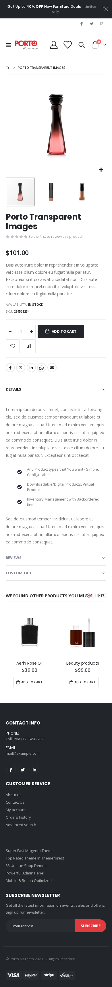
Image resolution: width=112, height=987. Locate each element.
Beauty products (82, 663)
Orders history (18, 817)
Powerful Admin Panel (25, 873)
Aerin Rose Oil (29, 663)
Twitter (20, 367)
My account (16, 809)
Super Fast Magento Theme (30, 850)
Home (8, 67)
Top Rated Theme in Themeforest (35, 858)
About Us (14, 794)
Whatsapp (41, 367)
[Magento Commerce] (26, 45)
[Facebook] (81, 23)
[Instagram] (101, 23)
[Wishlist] (67, 45)
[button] (101, 170)
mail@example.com (23, 753)
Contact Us (15, 802)
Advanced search (21, 824)
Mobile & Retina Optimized (29, 880)
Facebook (10, 367)
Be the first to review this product (55, 236)
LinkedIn (31, 367)
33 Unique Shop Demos (26, 865)
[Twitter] (91, 23)
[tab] (56, 389)
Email (52, 367)
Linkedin (34, 769)
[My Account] (54, 45)
